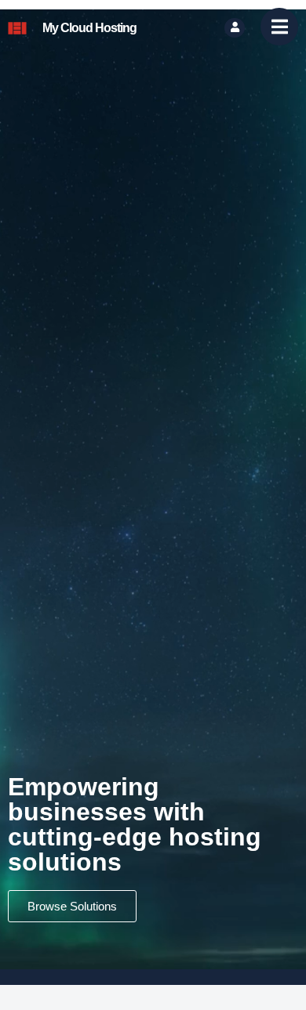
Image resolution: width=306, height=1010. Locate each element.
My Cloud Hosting (89, 27)
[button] (279, 28)
